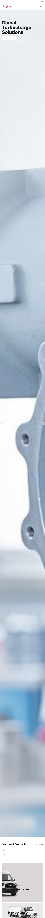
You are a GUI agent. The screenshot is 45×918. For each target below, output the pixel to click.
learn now (10, 895)
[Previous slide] (1, 423)
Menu (41, 6)
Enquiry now (8, 38)
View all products (38, 844)
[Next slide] (43, 423)
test (3, 854)
